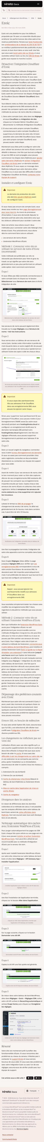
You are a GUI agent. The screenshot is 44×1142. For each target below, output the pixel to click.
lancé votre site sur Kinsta (23, 53)
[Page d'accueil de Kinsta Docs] (11, 4)
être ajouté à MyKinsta (22, 197)
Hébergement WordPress (18, 18)
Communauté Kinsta (9, 1139)
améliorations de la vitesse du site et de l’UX (22, 45)
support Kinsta (17, 1059)
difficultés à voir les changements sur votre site (20, 756)
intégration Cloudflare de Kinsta (24, 730)
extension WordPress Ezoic (31, 624)
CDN (32, 18)
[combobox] (24, 10)
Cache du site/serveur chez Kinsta (16, 779)
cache (18, 753)
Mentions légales (22, 1129)
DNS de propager (24, 504)
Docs (4, 18)
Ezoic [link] (40, 18)
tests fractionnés (35, 42)
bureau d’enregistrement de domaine (26, 453)
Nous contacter (7, 1135)
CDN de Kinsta (34, 56)
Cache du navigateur (11, 794)
